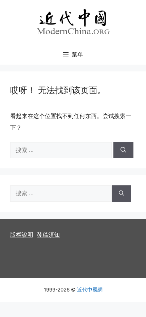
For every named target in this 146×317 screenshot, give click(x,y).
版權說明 (21, 234)
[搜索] (123, 150)
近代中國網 (90, 289)
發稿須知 (48, 234)
